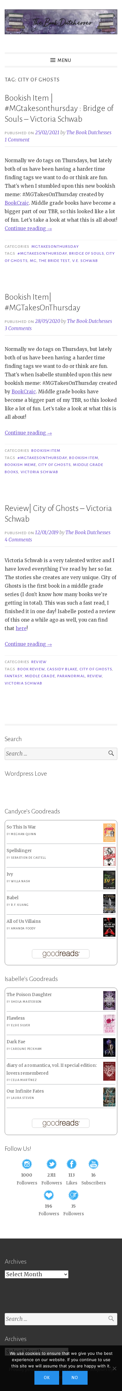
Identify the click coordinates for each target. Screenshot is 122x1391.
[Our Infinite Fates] (109, 1105)
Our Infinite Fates (25, 1091)
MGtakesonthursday (55, 246)
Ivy (10, 874)
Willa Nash (20, 881)
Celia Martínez (24, 1080)
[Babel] (109, 911)
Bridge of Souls (86, 253)
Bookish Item (45, 450)
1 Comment (17, 140)
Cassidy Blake (62, 669)
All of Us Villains (24, 921)
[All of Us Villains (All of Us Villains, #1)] (109, 935)
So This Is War (21, 827)
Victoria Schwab (39, 472)
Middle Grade (40, 676)
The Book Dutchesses (88, 133)
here (21, 628)
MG (33, 260)
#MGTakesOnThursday (42, 253)
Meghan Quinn (23, 834)
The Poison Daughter (29, 994)
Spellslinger (19, 850)
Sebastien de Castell (28, 857)
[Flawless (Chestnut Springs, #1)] (109, 1032)
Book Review (31, 669)
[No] (114, 1368)
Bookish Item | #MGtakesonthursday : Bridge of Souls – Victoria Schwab (59, 109)
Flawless (16, 1018)
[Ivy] (109, 887)
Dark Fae (16, 1042)
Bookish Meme (20, 465)
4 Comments (18, 540)
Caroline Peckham (26, 1048)
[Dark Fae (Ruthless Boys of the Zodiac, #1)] (109, 1055)
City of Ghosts (54, 465)
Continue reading (28, 228)
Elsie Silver (20, 1025)
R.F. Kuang (19, 904)
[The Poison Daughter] (109, 1008)
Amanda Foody (23, 928)
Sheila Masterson (26, 1001)
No (75, 1378)
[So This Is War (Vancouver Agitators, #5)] (109, 840)
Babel (12, 898)
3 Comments (18, 328)
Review (38, 662)
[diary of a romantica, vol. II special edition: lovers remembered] (109, 1079)
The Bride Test (54, 260)
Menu (64, 60)
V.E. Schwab (85, 260)
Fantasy (14, 676)
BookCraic (17, 203)
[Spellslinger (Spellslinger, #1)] (109, 864)
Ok (47, 1378)
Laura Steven (22, 1098)
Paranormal (71, 676)
